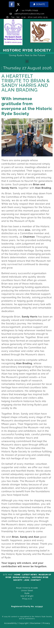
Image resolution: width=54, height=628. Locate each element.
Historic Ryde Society (27, 50)
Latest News (29, 575)
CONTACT (36, 580)
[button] (39, 4)
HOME (17, 575)
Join (26, 580)
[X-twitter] (18, 4)
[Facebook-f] (12, 4)
